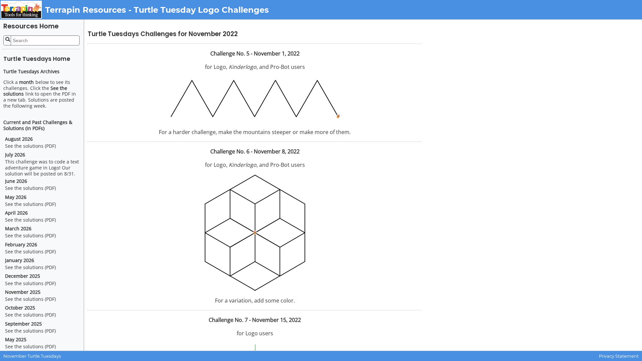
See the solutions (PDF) (30, 146)
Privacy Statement (619, 356)
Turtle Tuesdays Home (36, 58)
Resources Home (31, 26)
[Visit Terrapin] (22, 9)
